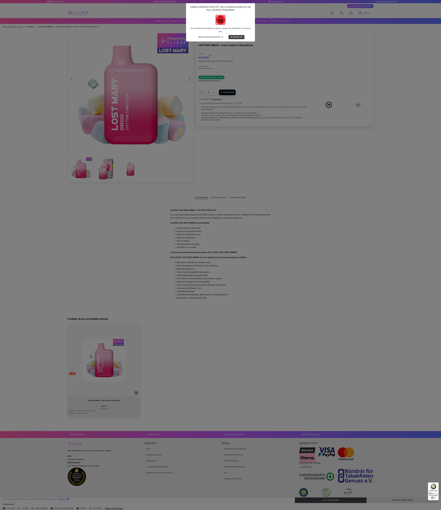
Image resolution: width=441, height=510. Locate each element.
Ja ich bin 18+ (236, 37)
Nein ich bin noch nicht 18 (210, 37)
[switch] (433, 497)
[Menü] (437, 483)
